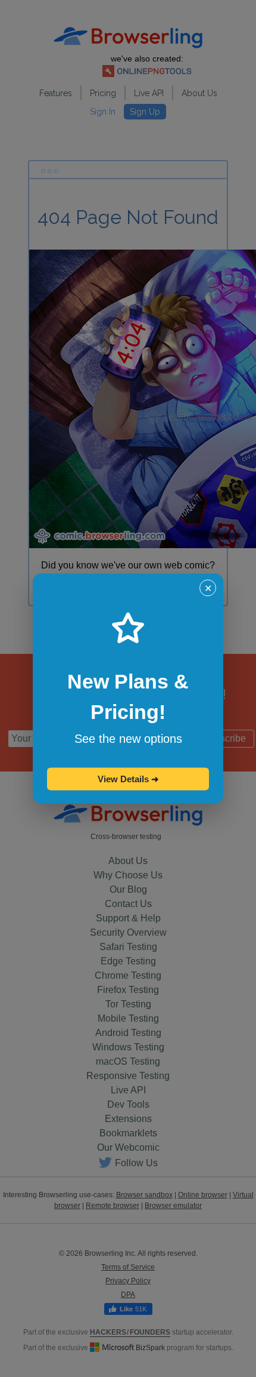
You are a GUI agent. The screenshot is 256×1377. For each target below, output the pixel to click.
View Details (128, 779)
